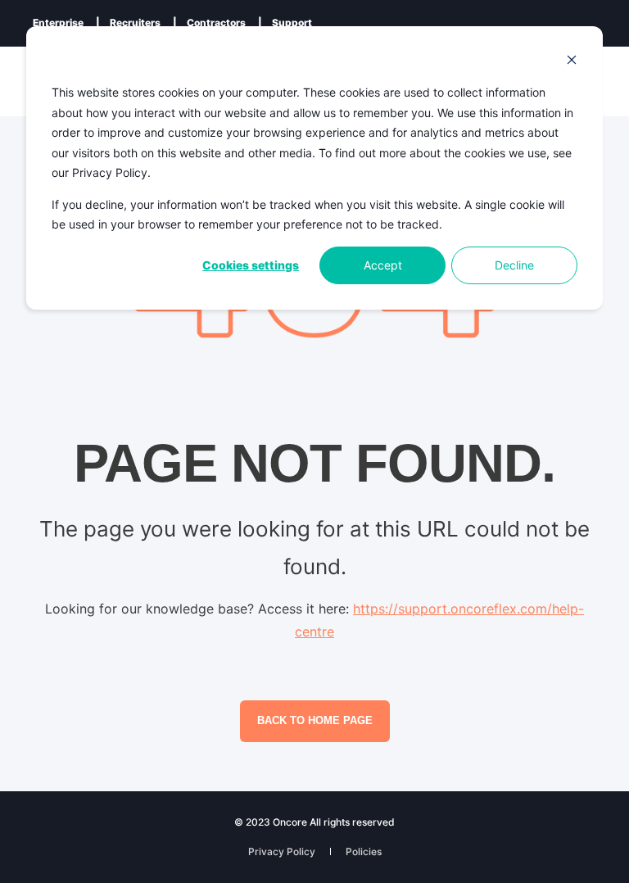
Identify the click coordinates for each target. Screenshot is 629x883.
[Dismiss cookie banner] (571, 62)
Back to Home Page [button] (315, 720)
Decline (514, 265)
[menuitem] (58, 23)
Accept (383, 265)
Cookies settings (250, 265)
